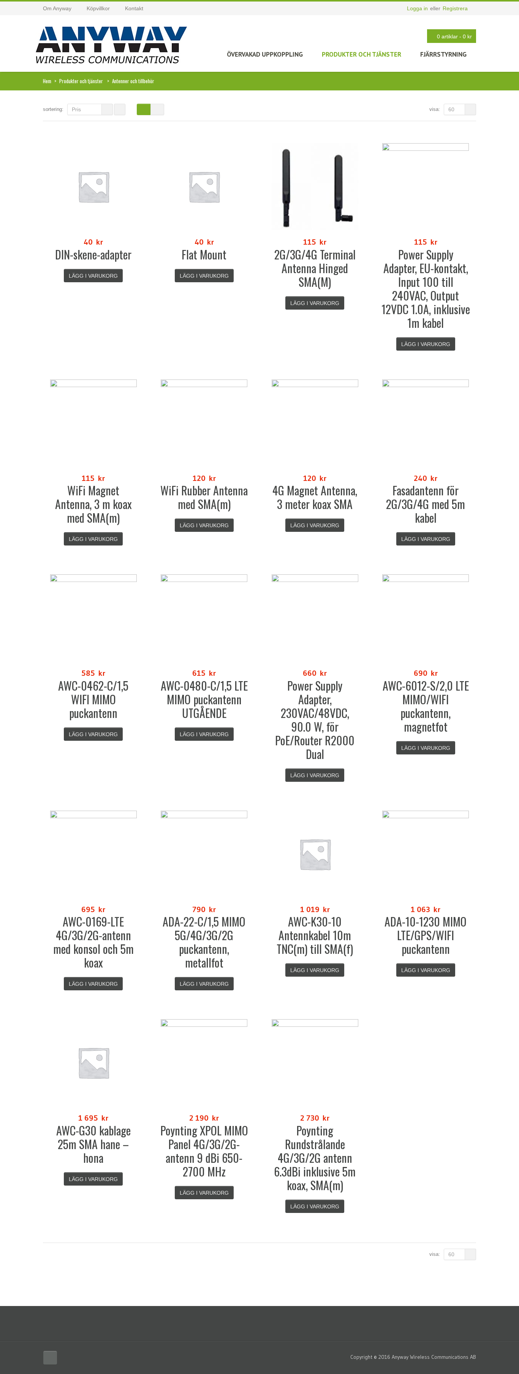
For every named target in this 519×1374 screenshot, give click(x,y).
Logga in (417, 8)
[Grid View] (143, 109)
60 (451, 109)
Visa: (434, 109)
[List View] (157, 109)
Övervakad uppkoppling (265, 54)
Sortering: (53, 109)
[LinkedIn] (50, 1358)
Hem (47, 81)
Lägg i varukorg (93, 276)
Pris (76, 109)
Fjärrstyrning (443, 54)
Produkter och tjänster (361, 54)
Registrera (455, 8)
